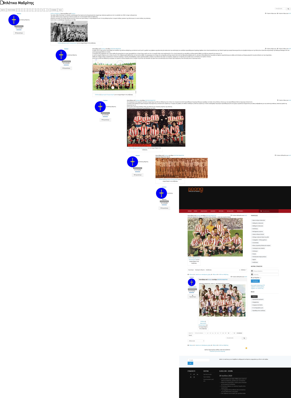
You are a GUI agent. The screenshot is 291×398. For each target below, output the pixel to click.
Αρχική (190, 211)
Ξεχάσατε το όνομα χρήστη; (257, 287)
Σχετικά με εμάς (207, 374)
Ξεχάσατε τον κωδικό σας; (257, 288)
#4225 (289, 48)
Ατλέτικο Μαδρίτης (55, 13)
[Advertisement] (249, 197)
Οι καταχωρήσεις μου (258, 307)
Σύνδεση (60, 43)
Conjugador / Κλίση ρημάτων (260, 240)
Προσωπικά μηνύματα (258, 299)
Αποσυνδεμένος (19, 26)
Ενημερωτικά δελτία (257, 305)
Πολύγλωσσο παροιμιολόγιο (259, 256)
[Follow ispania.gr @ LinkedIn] (197, 375)
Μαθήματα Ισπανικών (258, 226)
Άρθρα (195, 211)
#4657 (289, 155)
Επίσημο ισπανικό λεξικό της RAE (261, 237)
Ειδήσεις (213, 211)
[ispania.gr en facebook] (190, 375)
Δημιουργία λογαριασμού (70, 43)
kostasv (19, 13)
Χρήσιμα (221, 211)
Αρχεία (254, 259)
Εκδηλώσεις (204, 211)
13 (48, 10)
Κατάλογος (255, 228)
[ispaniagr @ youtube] (190, 377)
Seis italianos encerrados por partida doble (233, 393)
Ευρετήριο (191, 270)
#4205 (289, 13)
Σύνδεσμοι (255, 251)
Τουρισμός (240, 211)
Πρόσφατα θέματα (200, 270)
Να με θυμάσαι (255, 277)
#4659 (245, 276)
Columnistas (255, 242)
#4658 (245, 215)
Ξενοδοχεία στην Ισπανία (259, 248)
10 (42, 10)
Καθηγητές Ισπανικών (258, 223)
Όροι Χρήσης (206, 377)
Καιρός (254, 254)
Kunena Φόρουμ (220, 351)
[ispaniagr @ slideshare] (194, 377)
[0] (69, 31)
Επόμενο (54, 10)
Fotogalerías (256, 302)
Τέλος (60, 10)
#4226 (289, 100)
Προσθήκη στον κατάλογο (259, 310)
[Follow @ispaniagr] (194, 375)
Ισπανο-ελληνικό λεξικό (258, 234)
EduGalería (230, 211)
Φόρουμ (255, 296)
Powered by (213, 351)
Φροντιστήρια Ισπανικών (259, 220)
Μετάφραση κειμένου (258, 231)
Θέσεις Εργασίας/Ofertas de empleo (261, 245)
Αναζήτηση (208, 270)
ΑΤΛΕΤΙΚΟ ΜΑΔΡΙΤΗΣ (116, 48)
